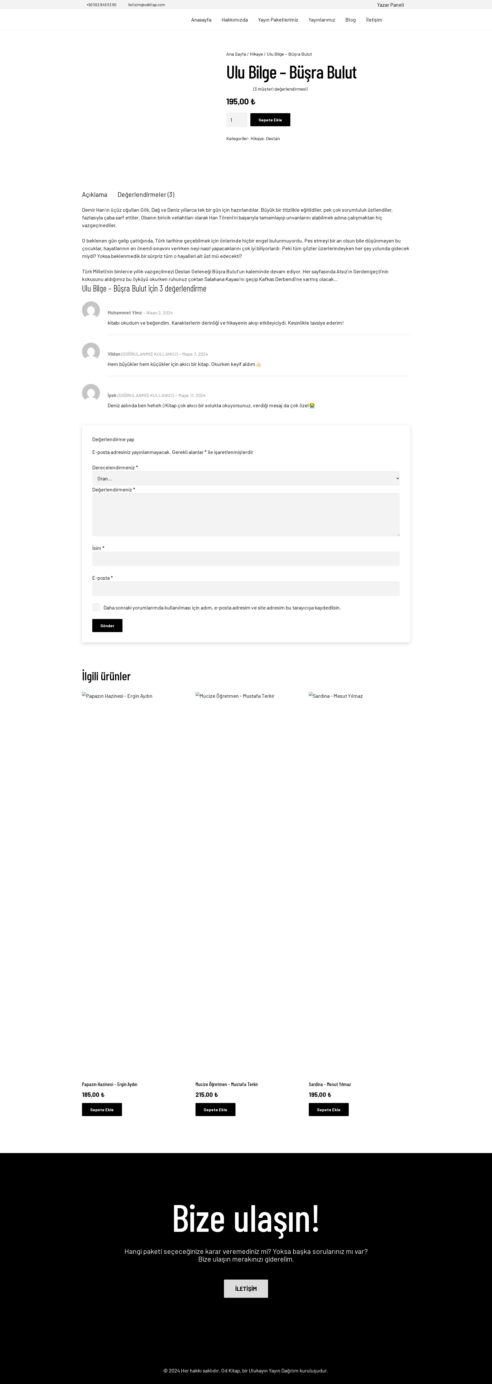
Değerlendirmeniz (113, 489)
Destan (273, 138)
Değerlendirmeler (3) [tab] (146, 194)
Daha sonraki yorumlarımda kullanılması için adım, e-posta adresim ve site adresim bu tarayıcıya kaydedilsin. (222, 607)
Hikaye (256, 54)
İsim (98, 548)
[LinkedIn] (360, 4)
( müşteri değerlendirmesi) (280, 89)
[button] (393, 19)
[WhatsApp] (368, 4)
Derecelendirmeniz (115, 467)
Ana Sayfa (236, 54)
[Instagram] (352, 4)
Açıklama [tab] (94, 194)
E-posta (102, 578)
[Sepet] (404, 19)
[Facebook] (343, 4)
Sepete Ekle (270, 119)
